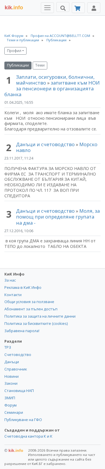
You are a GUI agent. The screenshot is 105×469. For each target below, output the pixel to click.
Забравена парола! (21, 330)
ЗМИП (9, 397)
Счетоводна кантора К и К (28, 436)
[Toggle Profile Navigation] (93, 7)
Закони (11, 383)
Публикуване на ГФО (23, 419)
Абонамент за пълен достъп (30, 309)
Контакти (13, 294)
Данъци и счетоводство (45, 144)
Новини (11, 376)
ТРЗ (7, 347)
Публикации (18, 65)
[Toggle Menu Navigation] (47, 7)
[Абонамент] (78, 7)
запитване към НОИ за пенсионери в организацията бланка (52, 88)
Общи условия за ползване (29, 301)
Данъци (11, 361)
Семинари (13, 412)
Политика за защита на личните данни (40, 316)
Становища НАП (19, 390)
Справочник (15, 369)
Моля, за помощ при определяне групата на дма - (58, 216)
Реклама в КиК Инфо (22, 287)
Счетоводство (17, 354)
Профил (14, 50)
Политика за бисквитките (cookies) (36, 323)
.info (14, 7)
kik (13, 450)
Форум (10, 405)
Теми (40, 65)
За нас (10, 280)
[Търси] (62, 7)
